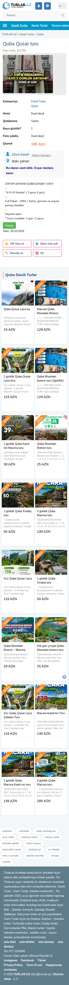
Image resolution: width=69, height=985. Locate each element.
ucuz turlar (8, 837)
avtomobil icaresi (11, 849)
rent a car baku (10, 855)
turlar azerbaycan (46, 831)
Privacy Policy (13, 965)
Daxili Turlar (27, 34)
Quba (40, 34)
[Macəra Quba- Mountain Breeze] (51, 285)
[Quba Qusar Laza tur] (18, 285)
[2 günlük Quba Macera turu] (51, 487)
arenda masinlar (35, 855)
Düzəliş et (16, 253)
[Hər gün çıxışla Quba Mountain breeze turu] (51, 622)
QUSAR (39, 183)
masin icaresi (33, 843)
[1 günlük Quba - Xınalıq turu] (51, 554)
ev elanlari (54, 849)
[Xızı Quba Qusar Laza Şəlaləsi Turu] (18, 689)
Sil (42, 253)
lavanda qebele (10, 843)
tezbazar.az (34, 849)
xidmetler (24, 831)
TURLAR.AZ (9, 34)
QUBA (30, 183)
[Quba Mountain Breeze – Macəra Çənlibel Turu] (18, 622)
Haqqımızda (54, 965)
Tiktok (42, 960)
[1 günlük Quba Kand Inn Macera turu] (18, 420)
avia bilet (10, 941)
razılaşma (10, 969)
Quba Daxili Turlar (21, 275)
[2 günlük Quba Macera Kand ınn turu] (18, 756)
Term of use (34, 965)
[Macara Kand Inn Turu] (51, 689)
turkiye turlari (52, 837)
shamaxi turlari (29, 837)
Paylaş (9, 225)
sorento (6, 861)
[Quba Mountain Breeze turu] (51, 420)
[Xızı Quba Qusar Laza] (18, 554)
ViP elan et (17, 243)
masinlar (7, 831)
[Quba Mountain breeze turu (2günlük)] (51, 352)
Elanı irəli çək (49, 243)
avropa (55, 855)
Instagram (10, 960)
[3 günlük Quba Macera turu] (51, 756)
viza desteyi (46, 941)
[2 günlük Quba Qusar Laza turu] (18, 352)
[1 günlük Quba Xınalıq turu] (18, 487)
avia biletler (27, 941)
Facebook (27, 960)
